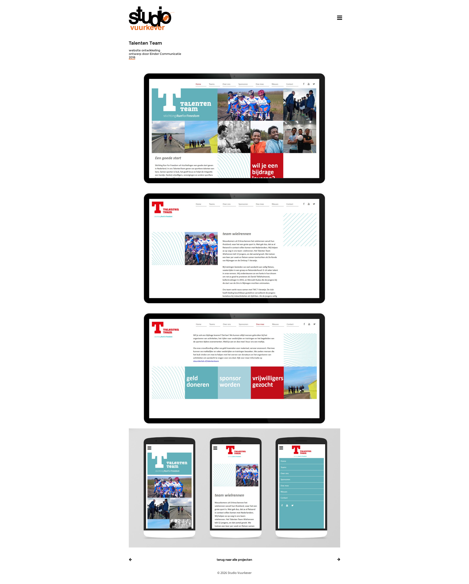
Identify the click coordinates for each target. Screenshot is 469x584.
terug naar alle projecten (234, 559)
